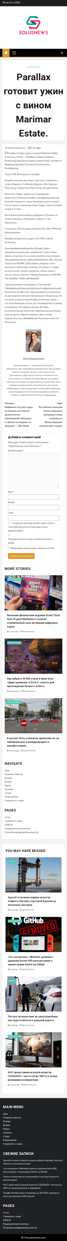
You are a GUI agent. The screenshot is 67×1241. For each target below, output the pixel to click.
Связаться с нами (14, 820)
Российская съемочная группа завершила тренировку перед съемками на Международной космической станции (50, 414)
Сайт (10, 512)
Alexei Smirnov (28, 631)
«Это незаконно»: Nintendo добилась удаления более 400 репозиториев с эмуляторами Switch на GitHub (30, 960)
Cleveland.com (12, 288)
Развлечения (11, 796)
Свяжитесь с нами (14, 800)
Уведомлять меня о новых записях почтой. (32, 547)
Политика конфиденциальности (22, 832)
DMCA (8, 824)
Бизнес (8, 781)
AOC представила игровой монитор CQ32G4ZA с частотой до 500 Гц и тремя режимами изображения (32, 1076)
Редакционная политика (17, 828)
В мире (8, 777)
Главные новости (14, 774)
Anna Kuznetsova (17, 148)
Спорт (8, 792)
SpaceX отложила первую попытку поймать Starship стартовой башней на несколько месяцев (32, 901)
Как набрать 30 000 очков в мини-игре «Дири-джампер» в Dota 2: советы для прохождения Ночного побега (30, 682)
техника (9, 789)
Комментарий (16, 450)
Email (11, 502)
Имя (11, 491)
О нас (8, 817)
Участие (42, 284)
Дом (7, 770)
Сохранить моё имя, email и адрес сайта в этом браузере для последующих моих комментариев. (31, 526)
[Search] (62, 53)
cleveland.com (30, 318)
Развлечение (32, 67)
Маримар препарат (15, 164)
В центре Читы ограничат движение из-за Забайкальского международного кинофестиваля (33, 742)
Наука (8, 785)
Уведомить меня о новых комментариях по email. (30, 540)
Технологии (15, 921)
